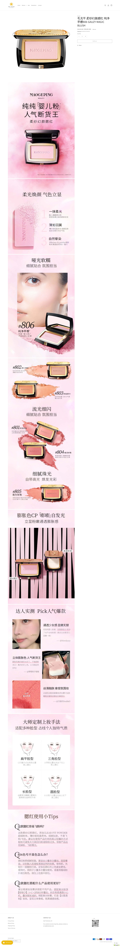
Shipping (79, 31)
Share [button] (80, 45)
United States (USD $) (13, 940)
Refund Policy (11, 923)
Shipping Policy (11, 925)
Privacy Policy (11, 921)
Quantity (79, 33)
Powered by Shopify (108, 941)
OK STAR (103, 941)
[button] (24, 5)
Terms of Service (11, 928)
